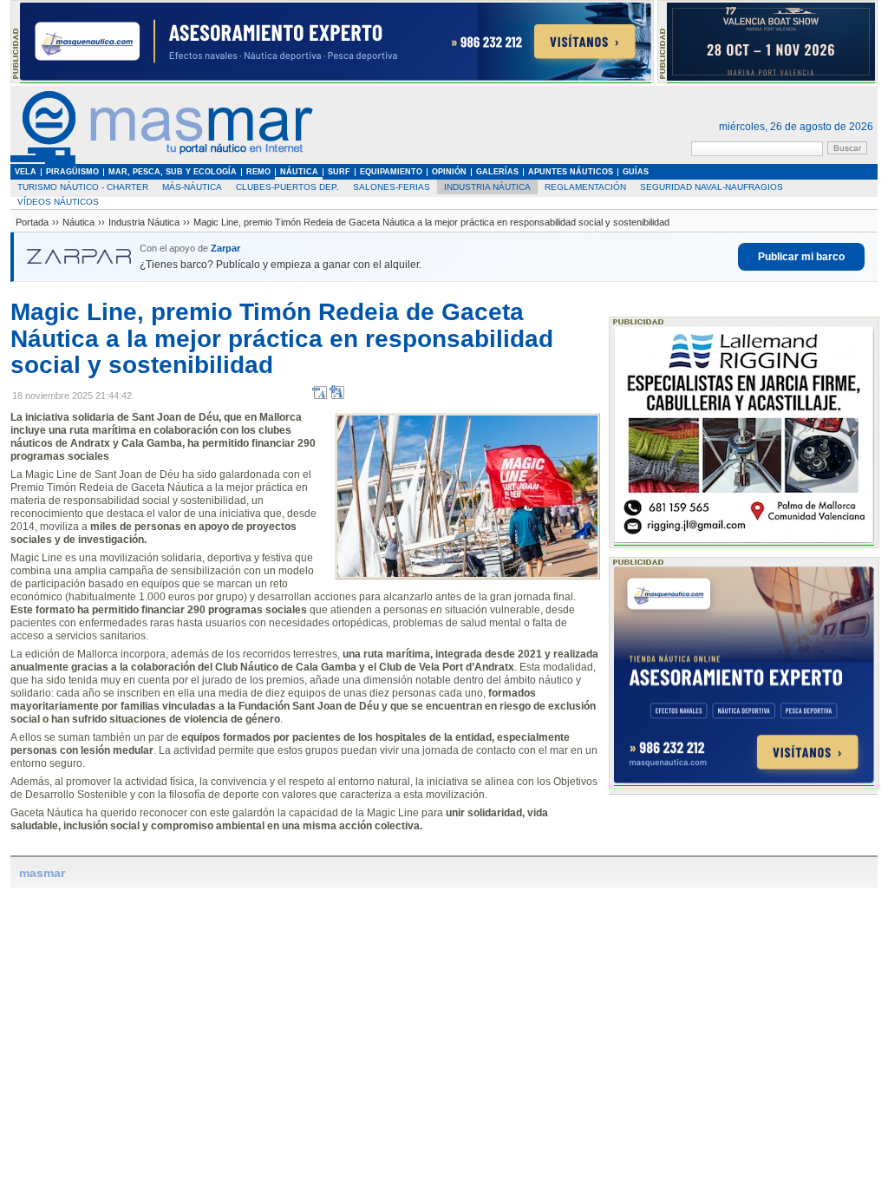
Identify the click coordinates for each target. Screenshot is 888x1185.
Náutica (78, 222)
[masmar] (162, 161)
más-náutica (192, 187)
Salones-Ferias (391, 187)
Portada (32, 222)
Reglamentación (585, 187)
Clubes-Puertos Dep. (287, 187)
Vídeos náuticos (58, 201)
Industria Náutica (487, 187)
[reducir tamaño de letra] (319, 396)
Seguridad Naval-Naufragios (711, 187)
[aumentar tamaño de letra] (337, 396)
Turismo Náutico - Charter (82, 187)
